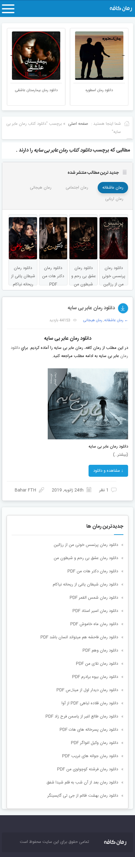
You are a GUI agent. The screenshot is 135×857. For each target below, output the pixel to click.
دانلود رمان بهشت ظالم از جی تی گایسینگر (82, 795)
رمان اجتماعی (77, 187)
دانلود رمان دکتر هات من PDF (93, 571)
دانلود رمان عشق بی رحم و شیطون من (86, 558)
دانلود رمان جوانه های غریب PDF (90, 756)
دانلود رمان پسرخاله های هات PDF (89, 729)
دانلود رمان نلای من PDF (97, 663)
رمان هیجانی (40, 187)
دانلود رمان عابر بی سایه (91, 308)
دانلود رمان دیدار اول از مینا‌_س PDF (87, 690)
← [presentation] (12, 55)
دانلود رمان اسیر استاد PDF (95, 610)
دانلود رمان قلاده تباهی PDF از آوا (90, 703)
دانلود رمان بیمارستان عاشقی (36, 90)
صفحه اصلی (78, 123)
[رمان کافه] (113, 9)
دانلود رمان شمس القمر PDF (94, 597)
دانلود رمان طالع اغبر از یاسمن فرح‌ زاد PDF (82, 716)
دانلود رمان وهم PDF (100, 650)
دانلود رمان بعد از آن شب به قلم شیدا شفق (82, 782)
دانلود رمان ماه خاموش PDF (94, 624)
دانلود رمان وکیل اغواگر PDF (94, 742)
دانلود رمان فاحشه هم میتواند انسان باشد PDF (79, 637)
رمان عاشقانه (112, 187)
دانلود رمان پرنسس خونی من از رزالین (86, 544)
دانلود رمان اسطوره (99, 90)
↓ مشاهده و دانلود (108, 470)
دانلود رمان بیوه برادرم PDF (95, 676)
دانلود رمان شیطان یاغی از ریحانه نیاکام (85, 584)
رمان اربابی (114, 198)
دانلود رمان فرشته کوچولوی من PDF (87, 769)
